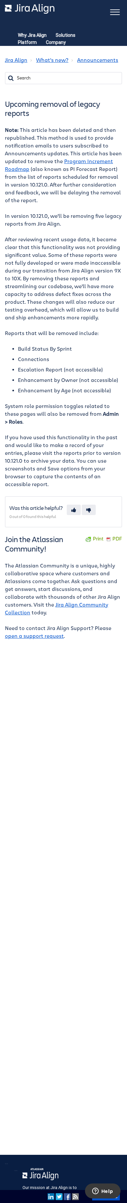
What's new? (52, 60)
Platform (27, 42)
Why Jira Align (32, 35)
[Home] (29, 9)
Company (56, 42)
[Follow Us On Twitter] (59, 1196)
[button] (114, 11)
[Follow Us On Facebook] (67, 1196)
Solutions (65, 35)
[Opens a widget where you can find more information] (102, 1191)
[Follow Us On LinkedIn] (51, 1196)
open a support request (34, 636)
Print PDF (107, 539)
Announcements (97, 60)
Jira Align (16, 60)
